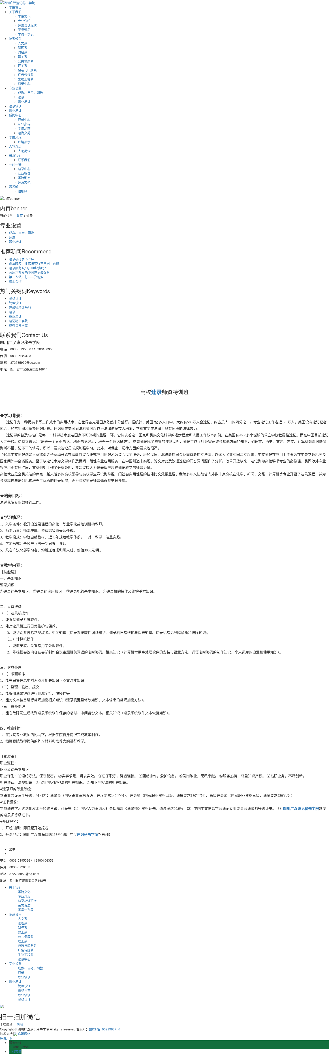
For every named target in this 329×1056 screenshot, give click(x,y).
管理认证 (15, 302)
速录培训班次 (27, 25)
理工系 (22, 65)
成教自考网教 (18, 325)
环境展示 (24, 141)
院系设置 (15, 38)
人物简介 (24, 150)
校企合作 (15, 281)
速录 (21, 97)
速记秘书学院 (18, 320)
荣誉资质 (24, 29)
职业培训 (24, 101)
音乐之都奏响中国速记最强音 (29, 272)
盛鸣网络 (23, 1033)
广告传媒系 (26, 74)
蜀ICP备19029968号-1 (105, 1029)
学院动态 (24, 128)
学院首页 (15, 7)
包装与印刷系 (27, 70)
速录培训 (15, 106)
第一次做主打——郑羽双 (26, 276)
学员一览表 (26, 34)
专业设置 (15, 88)
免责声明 (6, 1038)
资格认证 (15, 298)
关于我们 (15, 11)
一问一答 (15, 164)
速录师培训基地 (20, 307)
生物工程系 (26, 79)
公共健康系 (26, 61)
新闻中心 (15, 115)
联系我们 (15, 155)
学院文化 (24, 16)
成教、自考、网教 (30, 92)
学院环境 (15, 137)
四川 (20, 1024)
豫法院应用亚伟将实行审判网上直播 (34, 263)
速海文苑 (24, 133)
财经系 (22, 52)
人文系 (22, 43)
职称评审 (24, 990)
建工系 (22, 56)
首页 (20, 215)
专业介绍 (24, 20)
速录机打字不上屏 (21, 259)
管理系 (22, 47)
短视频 (13, 186)
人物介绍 (15, 146)
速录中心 (24, 83)
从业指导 (24, 124)
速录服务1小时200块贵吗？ (28, 268)
